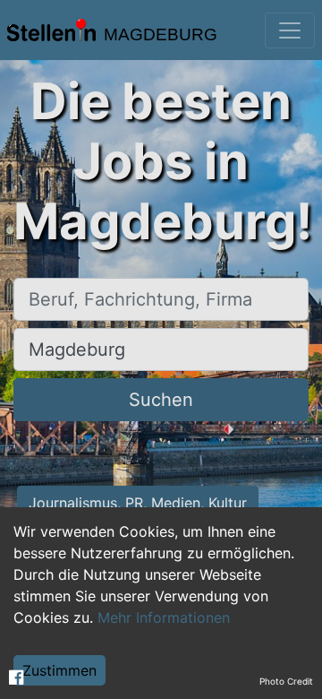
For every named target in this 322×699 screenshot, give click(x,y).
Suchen (161, 399)
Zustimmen (59, 670)
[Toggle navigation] (290, 30)
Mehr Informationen (163, 617)
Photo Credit (286, 681)
